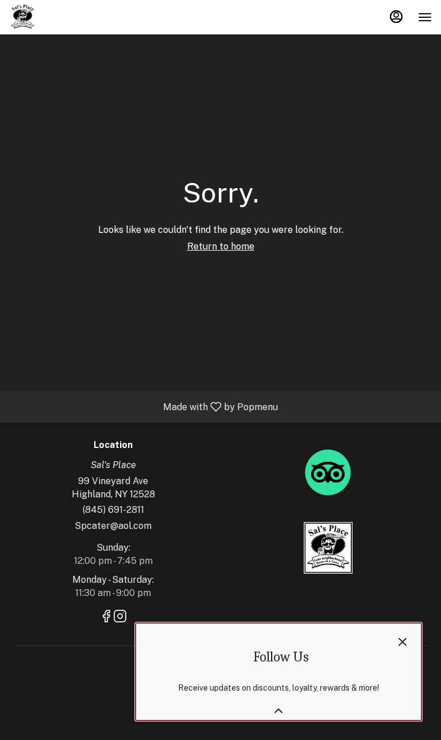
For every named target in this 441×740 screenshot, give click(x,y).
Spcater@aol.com (113, 525)
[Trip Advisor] (328, 471)
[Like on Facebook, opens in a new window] (106, 618)
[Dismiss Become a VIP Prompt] (402, 642)
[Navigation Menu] (425, 17)
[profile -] (396, 17)
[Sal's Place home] (61, 17)
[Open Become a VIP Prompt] (278, 711)
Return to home (220, 246)
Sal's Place (327, 548)
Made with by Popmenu (143, 406)
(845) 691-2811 (113, 509)
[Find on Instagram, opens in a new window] (120, 618)
